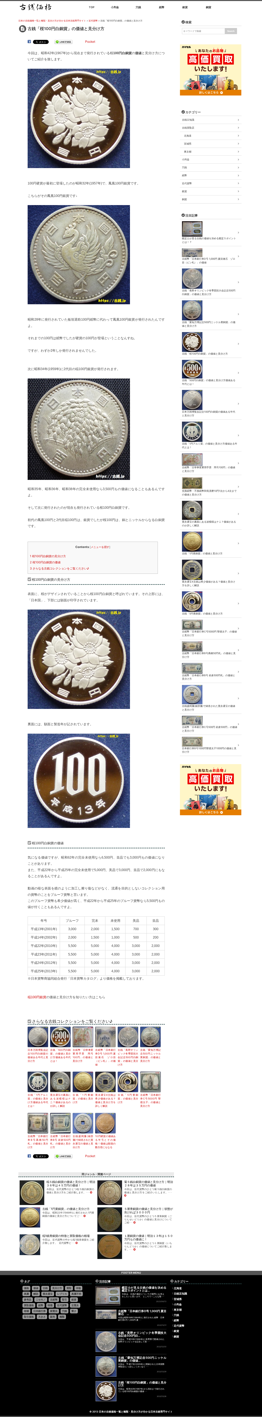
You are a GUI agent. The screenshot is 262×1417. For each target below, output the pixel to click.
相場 (26, 1311)
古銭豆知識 (188, 119)
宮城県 (187, 143)
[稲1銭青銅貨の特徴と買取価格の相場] (77, 1242)
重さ (73, 1311)
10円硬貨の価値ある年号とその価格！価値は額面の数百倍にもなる (105, 1142)
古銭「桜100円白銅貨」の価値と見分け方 (142, 1384)
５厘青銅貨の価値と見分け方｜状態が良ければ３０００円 (148, 1210)
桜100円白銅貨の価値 (45, 562)
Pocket (90, 42)
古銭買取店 (188, 127)
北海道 (187, 135)
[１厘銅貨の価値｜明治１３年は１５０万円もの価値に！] (134, 1249)
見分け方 (57, 1288)
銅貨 (184, 199)
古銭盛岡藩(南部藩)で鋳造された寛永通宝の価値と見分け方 (83, 1142)
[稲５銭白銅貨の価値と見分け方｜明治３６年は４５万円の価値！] (91, 1192)
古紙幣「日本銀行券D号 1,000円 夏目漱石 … (142, 1312)
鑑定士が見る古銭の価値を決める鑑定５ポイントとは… (144, 1289)
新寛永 (54, 1311)
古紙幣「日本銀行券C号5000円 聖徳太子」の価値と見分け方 (150, 1100)
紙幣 (184, 175)
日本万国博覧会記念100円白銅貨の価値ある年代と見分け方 (38, 1055)
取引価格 (29, 1316)
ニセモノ (41, 1299)
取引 (64, 1299)
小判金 (185, 159)
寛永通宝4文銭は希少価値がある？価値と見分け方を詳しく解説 (105, 1100)
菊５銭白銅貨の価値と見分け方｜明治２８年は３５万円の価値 (148, 1183)
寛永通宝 (48, 1293)
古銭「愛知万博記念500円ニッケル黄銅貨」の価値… (142, 1359)
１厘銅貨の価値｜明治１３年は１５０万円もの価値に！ (148, 1237)
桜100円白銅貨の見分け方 (48, 556)
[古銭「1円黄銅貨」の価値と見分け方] (85, 1215)
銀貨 (184, 191)
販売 (52, 1316)
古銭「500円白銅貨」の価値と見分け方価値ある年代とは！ (60, 1055)
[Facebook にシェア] (29, 42)
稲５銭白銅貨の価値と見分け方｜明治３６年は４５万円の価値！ (70, 1183)
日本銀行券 (39, 1311)
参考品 (27, 1299)
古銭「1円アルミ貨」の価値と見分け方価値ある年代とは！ (38, 1100)
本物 (78, 1288)
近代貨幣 (187, 183)
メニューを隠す (100, 547)
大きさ (42, 1316)
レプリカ (62, 1293)
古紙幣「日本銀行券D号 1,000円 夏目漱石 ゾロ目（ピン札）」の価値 (105, 1057)
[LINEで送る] (63, 42)
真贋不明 (76, 1293)
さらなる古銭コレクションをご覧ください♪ (59, 568)
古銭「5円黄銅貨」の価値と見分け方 (128, 1098)
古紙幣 (54, 1299)
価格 (26, 1288)
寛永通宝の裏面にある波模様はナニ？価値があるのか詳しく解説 (60, 1100)
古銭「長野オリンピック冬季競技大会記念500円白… (142, 1334)
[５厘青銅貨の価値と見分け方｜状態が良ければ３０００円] (134, 1222)
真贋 (26, 1293)
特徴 (50, 1305)
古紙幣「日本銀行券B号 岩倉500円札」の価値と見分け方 (60, 1142)
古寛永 (75, 1305)
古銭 (45, 1288)
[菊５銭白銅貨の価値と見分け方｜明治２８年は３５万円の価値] (125, 1195)
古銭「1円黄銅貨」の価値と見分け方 (83, 1098)
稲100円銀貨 (37, 997)
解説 (35, 1293)
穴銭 (184, 167)
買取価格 (29, 1305)
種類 (62, 1316)
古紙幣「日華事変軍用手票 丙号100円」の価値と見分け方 (83, 1055)
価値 (35, 1288)
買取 (69, 1288)
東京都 (187, 151)
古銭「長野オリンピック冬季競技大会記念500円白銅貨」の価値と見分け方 (128, 1057)
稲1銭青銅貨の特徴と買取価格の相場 (66, 1235)
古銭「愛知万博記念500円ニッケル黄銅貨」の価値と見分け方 (150, 1055)
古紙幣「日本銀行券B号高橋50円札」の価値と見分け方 (38, 1142)
